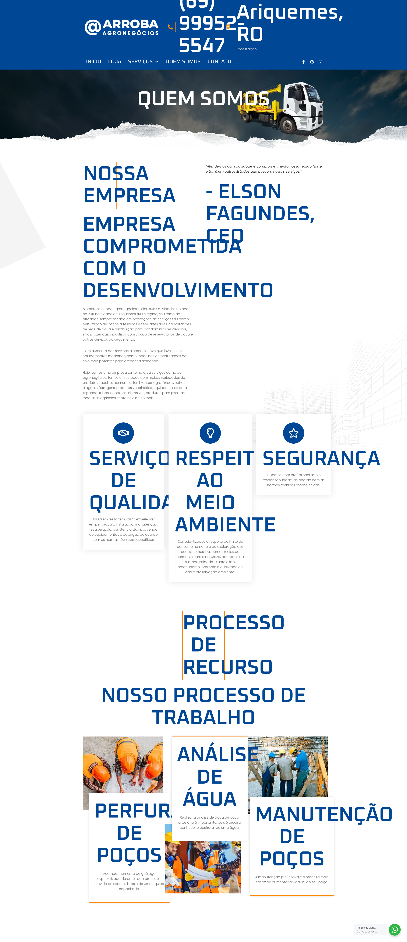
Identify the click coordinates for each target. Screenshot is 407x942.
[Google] (312, 62)
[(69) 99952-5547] (170, 27)
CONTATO (219, 61)
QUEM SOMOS (183, 61)
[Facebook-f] (303, 62)
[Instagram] (320, 62)
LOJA (114, 61)
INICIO (93, 61)
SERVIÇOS (140, 61)
